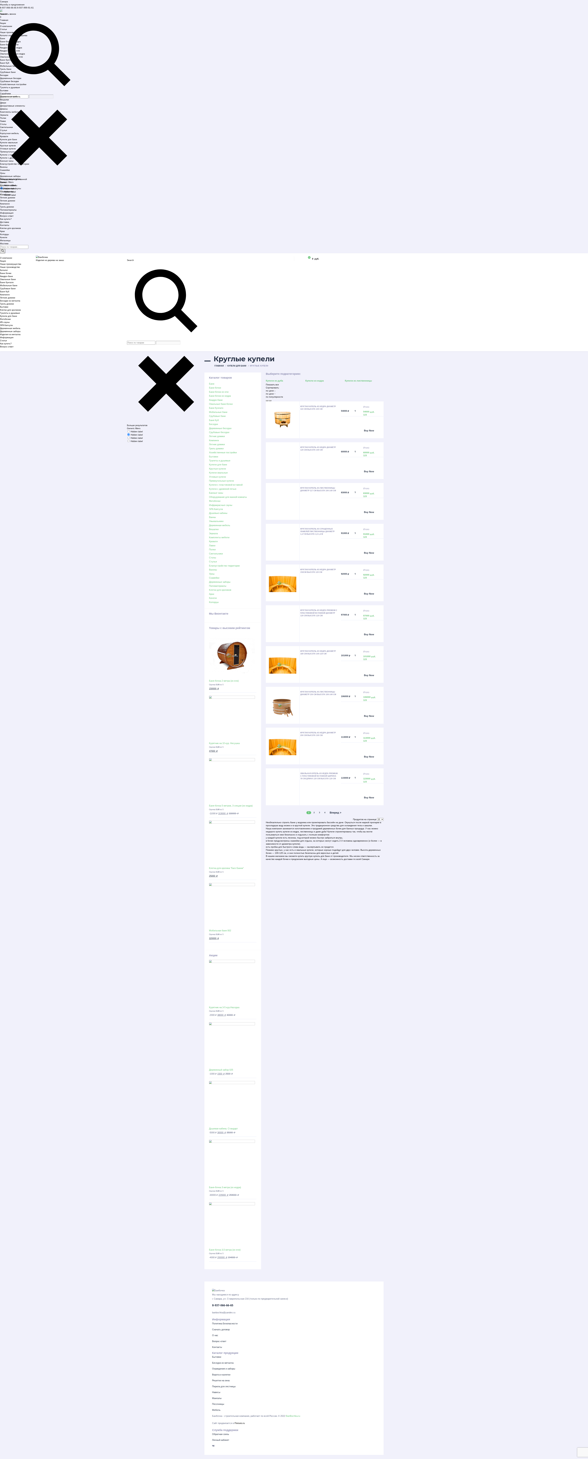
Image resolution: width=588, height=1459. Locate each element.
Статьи (3, 29)
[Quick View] (352, 430)
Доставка (4, 222)
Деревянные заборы (10, 176)
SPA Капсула (6, 325)
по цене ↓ (270, 390)
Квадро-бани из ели (10, 50)
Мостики (4, 243)
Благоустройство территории (14, 164)
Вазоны (4, 167)
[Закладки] (299, 258)
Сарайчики (5, 93)
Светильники (6, 127)
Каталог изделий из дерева (13, 35)
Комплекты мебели (9, 112)
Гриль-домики (7, 207)
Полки (3, 118)
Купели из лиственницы (358, 380)
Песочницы (218, 1404)
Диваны (4, 109)
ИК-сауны (5, 322)
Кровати (4, 136)
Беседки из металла (10, 300)
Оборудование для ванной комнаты (228, 497)
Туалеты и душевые (10, 87)
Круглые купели (8, 145)
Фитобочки (5, 194)
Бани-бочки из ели (9, 44)
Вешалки (4, 99)
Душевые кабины (8, 185)
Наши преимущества (10, 264)
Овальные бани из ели (11, 57)
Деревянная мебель (10, 96)
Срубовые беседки (9, 81)
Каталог (4, 270)
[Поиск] (2, 251)
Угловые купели (8, 148)
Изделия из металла (10, 334)
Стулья (3, 130)
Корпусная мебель (9, 133)
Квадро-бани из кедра (11, 47)
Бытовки (4, 90)
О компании (6, 26)
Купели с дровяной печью (13, 158)
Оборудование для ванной (13, 179)
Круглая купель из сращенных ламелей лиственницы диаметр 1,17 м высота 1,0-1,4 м (317, 531)
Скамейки (5, 170)
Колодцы (4, 234)
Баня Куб (4, 63)
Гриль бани (5, 69)
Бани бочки (5, 273)
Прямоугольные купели (12, 151)
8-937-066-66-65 (8, 7)
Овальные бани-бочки (221, 404)
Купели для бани (8, 139)
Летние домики (7, 197)
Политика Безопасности (224, 1323)
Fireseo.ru (240, 1423)
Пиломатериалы (8, 210)
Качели (3, 237)
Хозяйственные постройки (13, 84)
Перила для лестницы (224, 1386)
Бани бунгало (7, 60)
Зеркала (4, 115)
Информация (6, 213)
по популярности (274, 397)
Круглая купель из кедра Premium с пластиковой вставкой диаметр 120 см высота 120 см (318, 613)
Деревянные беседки (10, 78)
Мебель (216, 1410)
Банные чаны (6, 161)
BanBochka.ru (293, 1416)
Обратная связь (220, 1434)
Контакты (4, 225)
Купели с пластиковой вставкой (15, 154)
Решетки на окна (221, 1380)
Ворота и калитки (221, 1374)
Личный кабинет (220, 1440)
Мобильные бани (8, 66)
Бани (2, 38)
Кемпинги (5, 203)
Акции (3, 23)
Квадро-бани (6, 276)
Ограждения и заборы (223, 1368)
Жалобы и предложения (12, 4)
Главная (4, 20)
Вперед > (335, 812)
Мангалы (217, 1398)
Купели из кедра (314, 380)
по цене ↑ (270, 394)
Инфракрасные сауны (220, 505)
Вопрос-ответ (6, 216)
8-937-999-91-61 (25, 7)
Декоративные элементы (12, 106)
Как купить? (6, 219)
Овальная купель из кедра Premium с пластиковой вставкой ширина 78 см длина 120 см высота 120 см (319, 776)
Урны (2, 173)
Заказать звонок (8, 14)
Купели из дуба (274, 380)
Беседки (4, 75)
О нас (215, 1335)
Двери (3, 102)
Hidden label (137, 431)
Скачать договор (221, 1329)
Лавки (3, 121)
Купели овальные (9, 142)
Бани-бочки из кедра (10, 41)
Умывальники (6, 191)
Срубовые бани (8, 72)
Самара (4, 1)
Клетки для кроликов (10, 228)
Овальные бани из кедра (12, 53)
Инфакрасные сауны (10, 188)
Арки (2, 231)
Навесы (216, 1392)
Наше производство (10, 32)
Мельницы (5, 240)
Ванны (3, 182)
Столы (3, 124)
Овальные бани (8, 279)
